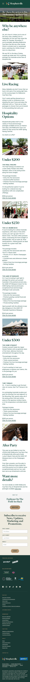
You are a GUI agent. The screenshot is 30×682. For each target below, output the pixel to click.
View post (15, 507)
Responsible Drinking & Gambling (10, 665)
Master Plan (4, 647)
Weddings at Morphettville (8, 631)
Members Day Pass (6, 623)
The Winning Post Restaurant (8, 599)
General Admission (6, 602)
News (3, 640)
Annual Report (5, 620)
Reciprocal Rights (6, 618)
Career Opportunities (16, 663)
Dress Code (4, 601)
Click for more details (9, 198)
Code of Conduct (6, 625)
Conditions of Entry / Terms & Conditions (11, 606)
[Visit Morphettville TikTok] (13, 586)
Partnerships (5, 644)
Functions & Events (6, 634)
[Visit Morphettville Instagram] (6, 586)
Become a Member (6, 616)
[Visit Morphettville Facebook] (3, 586)
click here (18, 489)
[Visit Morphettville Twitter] (10, 586)
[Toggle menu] (3, 4)
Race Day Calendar (6, 597)
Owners (4, 604)
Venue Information (6, 642)
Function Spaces (6, 633)
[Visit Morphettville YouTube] (19, 586)
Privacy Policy (5, 663)
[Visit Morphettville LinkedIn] (16, 586)
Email (4, 541)
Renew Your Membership (7, 621)
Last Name (5, 535)
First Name (6, 528)
